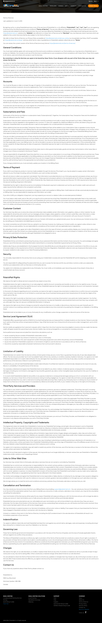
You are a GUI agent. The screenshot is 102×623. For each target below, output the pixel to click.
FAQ (55, 600)
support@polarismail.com (62, 489)
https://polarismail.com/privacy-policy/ (57, 38)
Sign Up (90, 1)
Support (73, 6)
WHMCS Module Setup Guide (62, 605)
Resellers (53, 6)
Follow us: (81, 612)
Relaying (30, 602)
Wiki (55, 598)
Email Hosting (43, 6)
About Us (81, 600)
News (67, 6)
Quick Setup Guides (8, 602)
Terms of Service (83, 602)
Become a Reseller (84, 609)
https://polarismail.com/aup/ (13, 40)
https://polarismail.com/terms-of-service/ (62, 43)
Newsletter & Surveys (34, 600)
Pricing (5, 600)
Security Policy (83, 605)
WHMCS (60, 6)
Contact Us (82, 6)
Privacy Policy (83, 603)
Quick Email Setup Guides (61, 603)
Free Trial (5, 603)
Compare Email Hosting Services (12, 598)
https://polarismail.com (10, 33)
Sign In (95, 1)
